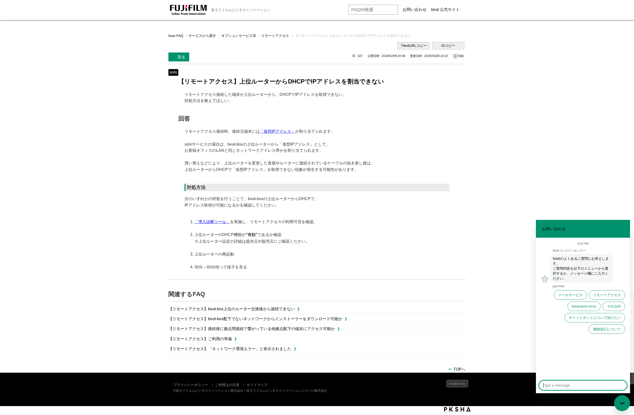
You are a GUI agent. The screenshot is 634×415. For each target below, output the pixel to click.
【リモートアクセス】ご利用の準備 (200, 339)
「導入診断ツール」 (212, 222)
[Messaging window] (583, 306)
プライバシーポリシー (190, 385)
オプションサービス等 (238, 36)
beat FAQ (175, 36)
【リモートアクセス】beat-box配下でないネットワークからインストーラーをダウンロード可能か (255, 319)
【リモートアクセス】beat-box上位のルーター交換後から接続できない (231, 309)
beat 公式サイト (445, 9)
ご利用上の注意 (227, 385)
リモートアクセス (275, 36)
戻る (181, 57)
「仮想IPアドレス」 (277, 131)
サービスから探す (202, 36)
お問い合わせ (414, 9)
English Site (457, 384)
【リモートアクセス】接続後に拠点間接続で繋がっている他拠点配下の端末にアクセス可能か (251, 329)
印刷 (461, 56)
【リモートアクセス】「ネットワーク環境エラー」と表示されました (229, 349)
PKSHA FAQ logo (457, 409)
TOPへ (459, 369)
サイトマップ (257, 385)
